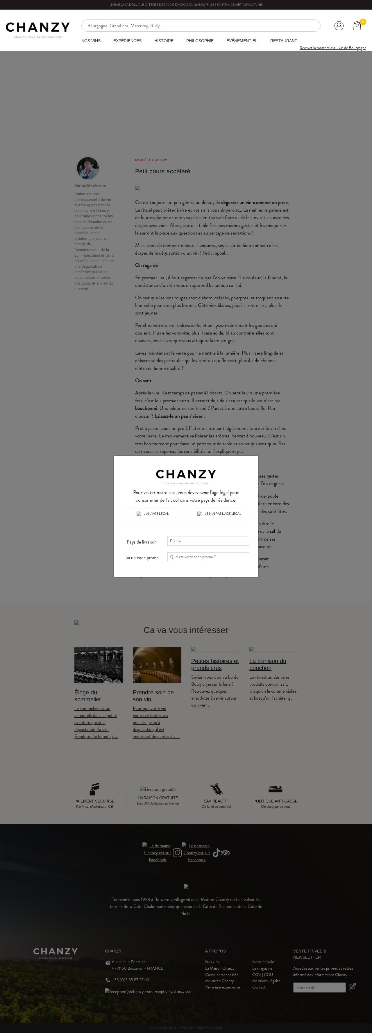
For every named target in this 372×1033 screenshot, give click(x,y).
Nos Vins (91, 40)
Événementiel (241, 40)
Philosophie (200, 40)
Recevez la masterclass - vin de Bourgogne (333, 48)
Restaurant (283, 40)
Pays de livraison (142, 542)
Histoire (164, 40)
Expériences (127, 40)
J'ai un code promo (142, 557)
